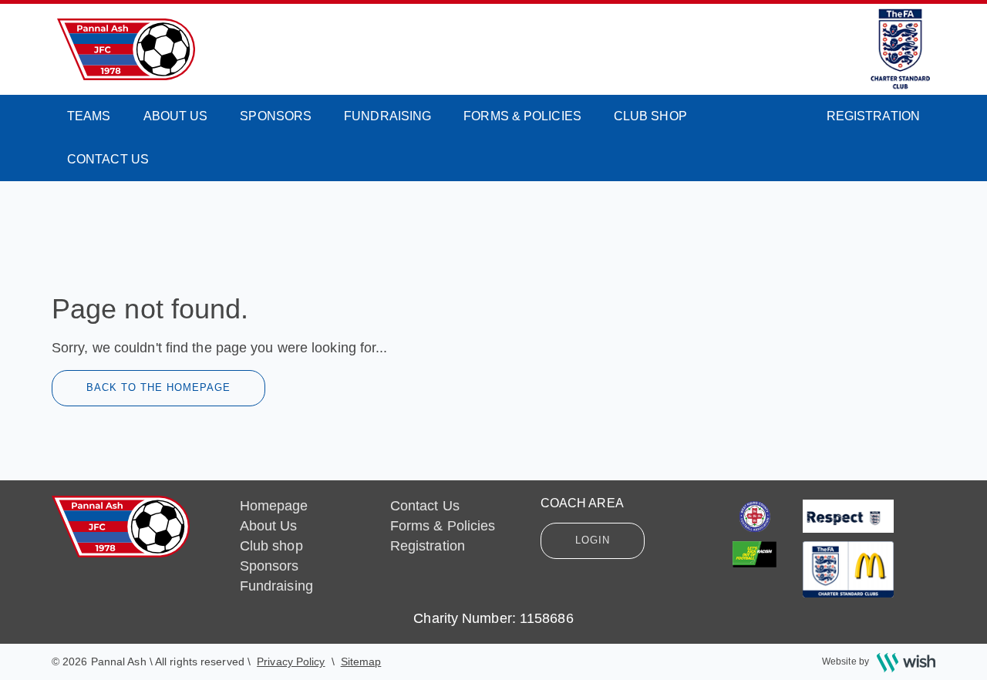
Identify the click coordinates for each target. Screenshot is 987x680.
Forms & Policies (522, 116)
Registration (873, 116)
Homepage (274, 505)
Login (592, 540)
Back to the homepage (158, 387)
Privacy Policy (291, 661)
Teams (89, 116)
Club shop (650, 116)
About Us (175, 116)
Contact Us (108, 159)
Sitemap (361, 661)
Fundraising (387, 116)
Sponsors (276, 116)
